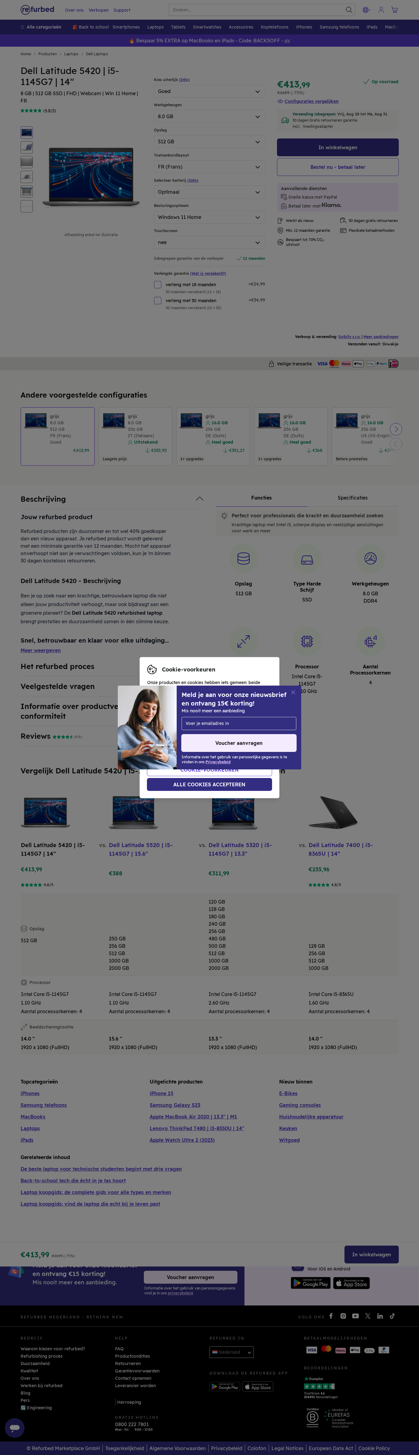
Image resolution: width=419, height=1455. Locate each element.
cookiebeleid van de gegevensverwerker (190, 740)
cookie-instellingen (219, 721)
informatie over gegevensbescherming (188, 734)
